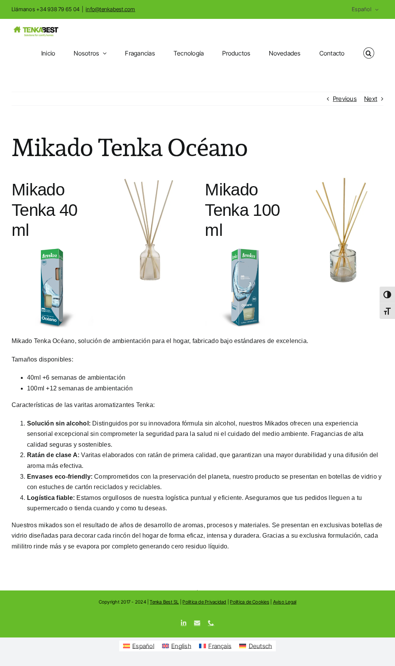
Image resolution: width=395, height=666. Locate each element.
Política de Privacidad (204, 602)
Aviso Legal (285, 602)
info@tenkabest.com (110, 9)
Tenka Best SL (164, 602)
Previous (345, 99)
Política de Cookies (249, 602)
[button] (368, 53)
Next (370, 99)
